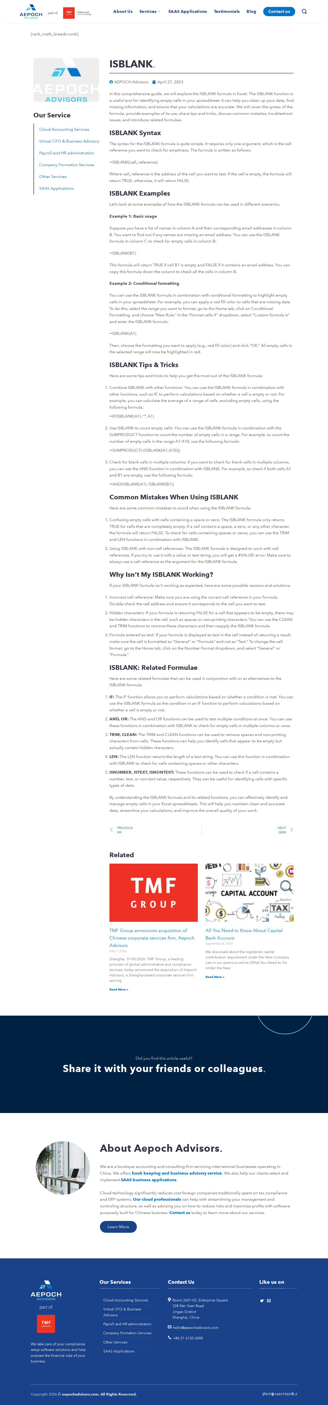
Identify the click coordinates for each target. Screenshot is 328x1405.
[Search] (305, 11)
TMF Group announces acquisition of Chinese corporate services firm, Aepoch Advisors (152, 938)
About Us (123, 11)
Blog (251, 11)
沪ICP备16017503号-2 (279, 1394)
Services (148, 11)
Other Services (53, 176)
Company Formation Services (66, 164)
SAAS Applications (187, 11)
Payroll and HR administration (66, 152)
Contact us (279, 11)
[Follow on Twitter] (262, 1301)
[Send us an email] (269, 1301)
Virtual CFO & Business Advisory (69, 141)
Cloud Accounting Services (64, 129)
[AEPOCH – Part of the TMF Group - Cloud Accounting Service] (55, 11)
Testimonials (227, 11)
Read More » (118, 989)
